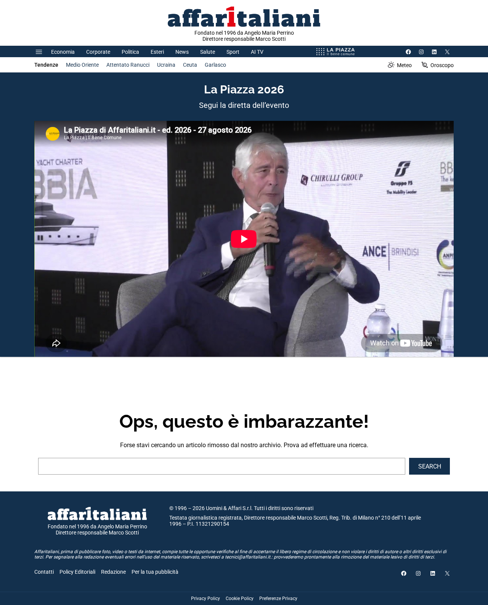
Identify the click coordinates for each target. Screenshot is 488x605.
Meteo (404, 65)
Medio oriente (82, 65)
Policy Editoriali (77, 572)
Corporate (98, 52)
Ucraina (166, 65)
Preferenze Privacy (278, 598)
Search (429, 466)
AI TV (257, 52)
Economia (63, 52)
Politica (130, 52)
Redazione (113, 572)
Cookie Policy (240, 598)
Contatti (44, 572)
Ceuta (190, 65)
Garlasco (215, 65)
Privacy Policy (205, 598)
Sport (232, 52)
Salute (207, 52)
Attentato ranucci (127, 65)
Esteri (157, 52)
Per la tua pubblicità (155, 572)
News (182, 52)
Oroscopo (442, 65)
